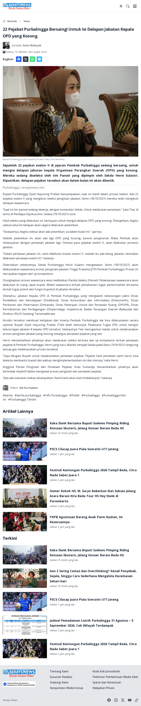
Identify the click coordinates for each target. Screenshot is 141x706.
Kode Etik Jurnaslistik (106, 671)
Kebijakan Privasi (103, 688)
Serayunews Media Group (66, 688)
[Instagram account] (116, 700)
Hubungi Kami (59, 682)
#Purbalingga (91, 395)
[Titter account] (122, 700)
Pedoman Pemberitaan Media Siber (115, 677)
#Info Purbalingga (55, 395)
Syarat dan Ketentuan (107, 682)
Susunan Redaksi (61, 677)
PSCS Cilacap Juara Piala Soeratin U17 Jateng (84, 449)
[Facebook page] (109, 700)
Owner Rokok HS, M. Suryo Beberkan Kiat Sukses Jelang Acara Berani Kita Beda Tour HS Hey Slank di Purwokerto (93, 496)
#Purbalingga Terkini (22, 399)
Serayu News (10, 700)
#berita (8, 395)
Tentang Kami (59, 671)
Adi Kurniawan (28, 388)
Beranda (12, 21)
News (27, 21)
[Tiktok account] (136, 700)
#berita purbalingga (28, 395)
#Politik (74, 395)
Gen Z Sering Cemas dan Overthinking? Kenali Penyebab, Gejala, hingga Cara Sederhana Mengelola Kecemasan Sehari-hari (93, 576)
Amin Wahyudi (32, 45)
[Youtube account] (129, 700)
